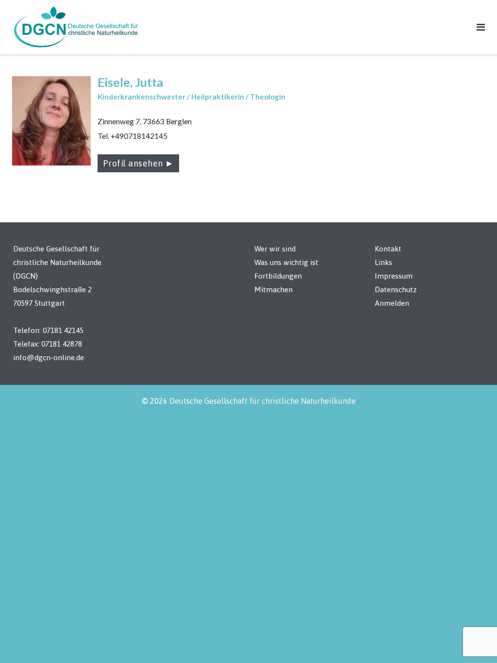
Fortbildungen (278, 276)
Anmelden (392, 303)
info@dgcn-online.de (48, 357)
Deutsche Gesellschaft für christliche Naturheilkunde (262, 401)
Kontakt (388, 249)
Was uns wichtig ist (286, 262)
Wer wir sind (275, 249)
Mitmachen (273, 289)
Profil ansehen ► (138, 163)
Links (383, 262)
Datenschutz (396, 289)
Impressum (394, 276)
